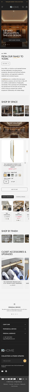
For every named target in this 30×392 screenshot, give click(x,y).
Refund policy (6, 384)
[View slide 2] (13, 314)
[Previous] (2, 2)
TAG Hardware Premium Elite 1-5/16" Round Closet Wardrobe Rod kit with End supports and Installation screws (12, 284)
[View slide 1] (12, 314)
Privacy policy (11, 384)
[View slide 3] (15, 314)
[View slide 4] (17, 314)
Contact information (14, 386)
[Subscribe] (24, 360)
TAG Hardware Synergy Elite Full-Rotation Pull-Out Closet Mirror (12, 165)
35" (6, 181)
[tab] (7, 196)
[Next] (26, 2)
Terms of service (16, 384)
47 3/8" (13, 181)
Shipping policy (22, 384)
